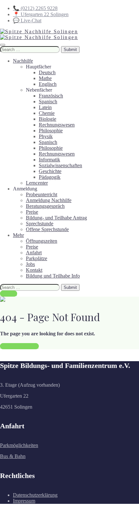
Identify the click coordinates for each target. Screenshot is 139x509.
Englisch (48, 84)
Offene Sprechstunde (47, 229)
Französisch (51, 95)
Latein (45, 107)
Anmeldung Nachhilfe (48, 200)
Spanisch (48, 101)
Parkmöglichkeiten (19, 445)
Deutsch (47, 72)
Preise (32, 212)
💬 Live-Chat (27, 20)
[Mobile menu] (2, 45)
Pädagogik (49, 177)
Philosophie (51, 130)
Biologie (47, 119)
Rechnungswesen (57, 124)
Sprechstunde (39, 223)
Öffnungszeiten (41, 241)
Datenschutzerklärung (35, 495)
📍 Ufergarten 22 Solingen (41, 14)
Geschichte (50, 171)
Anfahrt (34, 252)
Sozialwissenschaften (60, 165)
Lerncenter (37, 183)
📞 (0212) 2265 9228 (35, 8)
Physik (46, 136)
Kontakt (34, 270)
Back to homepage (19, 346)
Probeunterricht (41, 194)
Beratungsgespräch (45, 206)
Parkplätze (36, 258)
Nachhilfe (23, 61)
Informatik (49, 159)
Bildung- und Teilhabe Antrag (56, 217)
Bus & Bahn (13, 456)
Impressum (24, 501)
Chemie (47, 113)
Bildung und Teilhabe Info (53, 276)
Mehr (18, 235)
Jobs (30, 264)
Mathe (45, 78)
